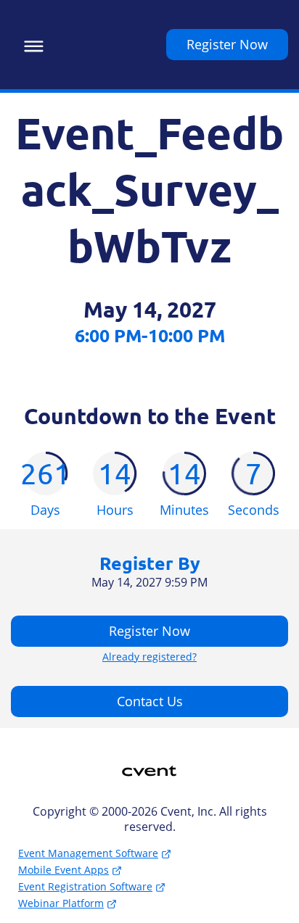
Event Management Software (88, 853)
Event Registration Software (85, 886)
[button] (30, 44)
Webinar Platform (61, 903)
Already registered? (149, 656)
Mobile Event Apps (63, 870)
